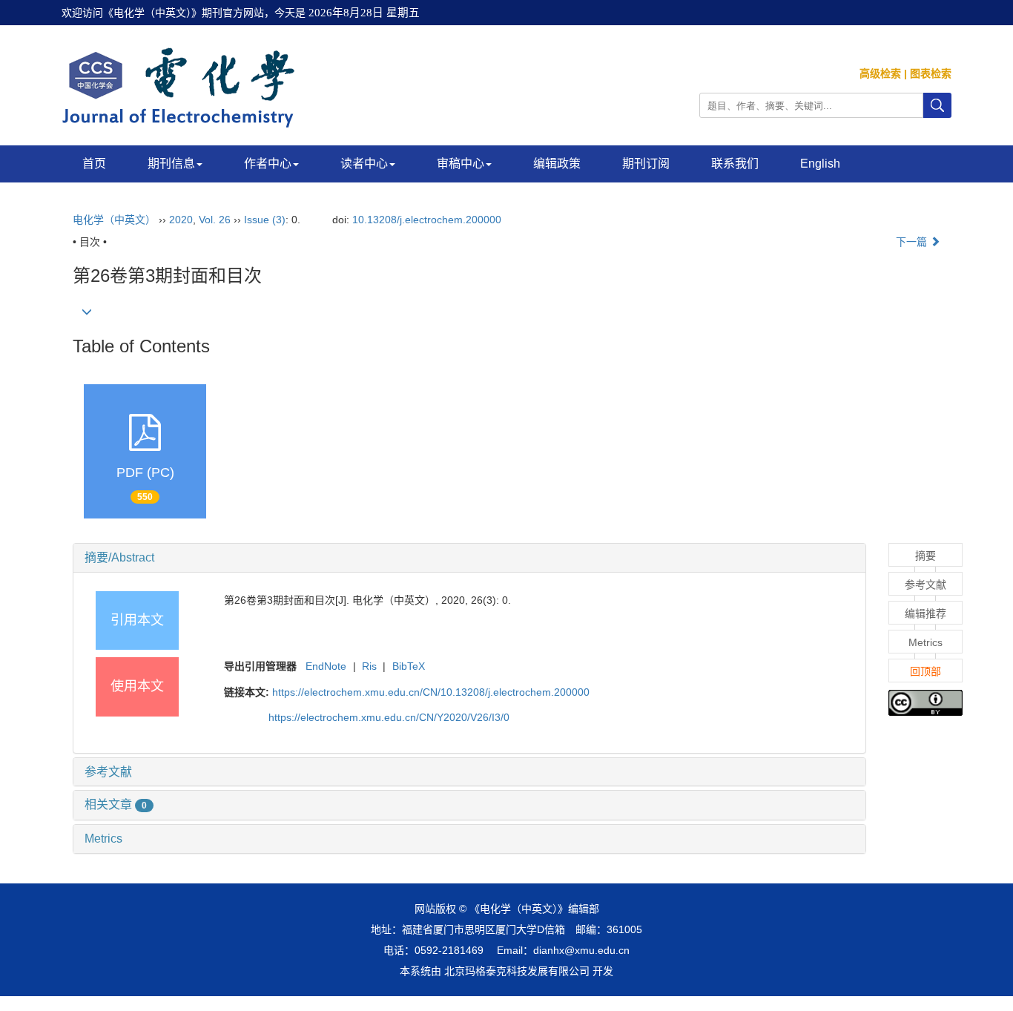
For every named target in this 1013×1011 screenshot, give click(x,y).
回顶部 (925, 671)
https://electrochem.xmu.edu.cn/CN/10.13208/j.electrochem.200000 (431, 692)
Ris (369, 666)
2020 (181, 219)
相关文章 (116, 804)
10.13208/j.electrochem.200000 (426, 219)
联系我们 (735, 163)
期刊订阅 (646, 163)
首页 (94, 163)
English (820, 163)
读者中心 (364, 163)
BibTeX (408, 666)
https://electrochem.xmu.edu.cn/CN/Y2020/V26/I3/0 (388, 717)
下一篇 (913, 242)
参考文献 (108, 771)
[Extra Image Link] (925, 702)
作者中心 (267, 163)
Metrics (103, 838)
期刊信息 (171, 163)
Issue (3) (265, 219)
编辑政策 (557, 163)
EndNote (326, 666)
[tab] (469, 558)
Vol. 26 (215, 219)
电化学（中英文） (114, 219)
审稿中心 (460, 163)
